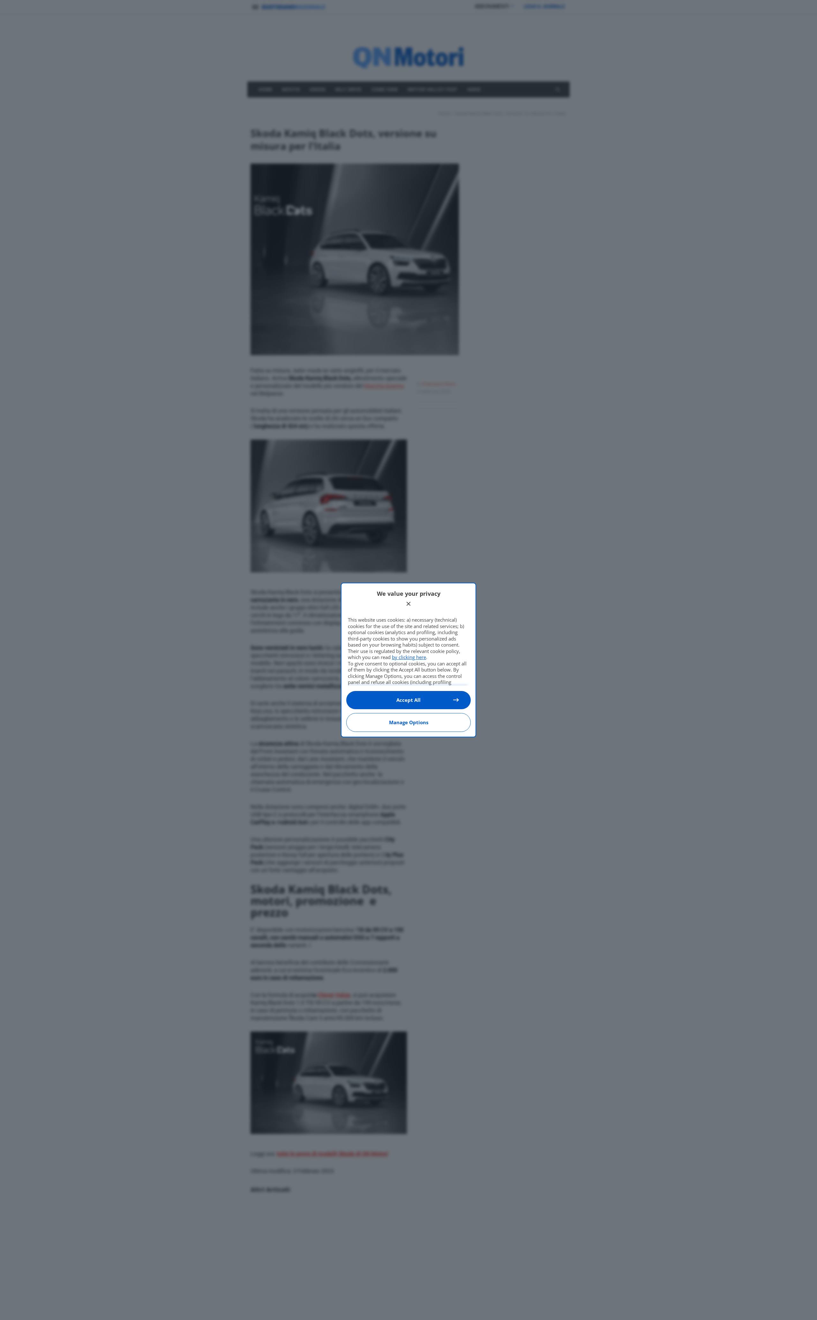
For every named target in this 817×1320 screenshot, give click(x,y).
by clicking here (409, 657)
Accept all (408, 700)
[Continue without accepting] (408, 603)
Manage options (408, 722)
